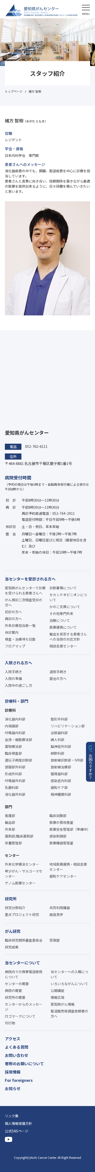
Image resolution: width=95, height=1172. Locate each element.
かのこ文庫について (64, 606)
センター (12, 855)
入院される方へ (18, 663)
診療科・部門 (16, 701)
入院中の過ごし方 (18, 685)
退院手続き (57, 671)
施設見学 (56, 914)
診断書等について (63, 587)
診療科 (10, 710)
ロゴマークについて (20, 1016)
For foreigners (19, 1080)
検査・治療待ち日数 (20, 639)
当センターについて (22, 963)
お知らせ (12, 1088)
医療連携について (63, 627)
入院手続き (13, 671)
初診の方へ (13, 611)
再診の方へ (13, 618)
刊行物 (10, 1023)
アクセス (12, 1039)
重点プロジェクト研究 (22, 914)
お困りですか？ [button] (90, 766)
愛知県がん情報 (63, 1004)
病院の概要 (13, 990)
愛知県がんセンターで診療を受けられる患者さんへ (25, 590)
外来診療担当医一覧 (20, 625)
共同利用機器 (59, 907)
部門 (8, 806)
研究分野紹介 (15, 907)
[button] (86, 9)
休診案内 (12, 632)
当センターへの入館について (69, 974)
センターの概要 (17, 983)
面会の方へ (57, 678)
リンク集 (12, 1115)
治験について (59, 620)
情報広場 (57, 997)
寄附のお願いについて (24, 1063)
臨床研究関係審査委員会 (23, 940)
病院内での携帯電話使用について (23, 974)
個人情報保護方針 (18, 1123)
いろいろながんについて (69, 983)
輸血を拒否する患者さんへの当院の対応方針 (68, 637)
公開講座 (57, 990)
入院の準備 (13, 678)
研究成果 (12, 947)
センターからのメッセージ (23, 1007)
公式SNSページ (16, 1131)
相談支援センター (63, 646)
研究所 (11, 899)
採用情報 (12, 1072)
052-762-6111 (36, 446)
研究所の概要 (15, 997)
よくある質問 (16, 1047)
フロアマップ (15, 646)
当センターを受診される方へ (30, 579)
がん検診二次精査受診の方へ (23, 602)
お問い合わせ (16, 1055)
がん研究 (12, 931)
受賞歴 (54, 940)
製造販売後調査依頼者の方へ (69, 1014)
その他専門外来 (61, 613)
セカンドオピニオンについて (68, 597)
